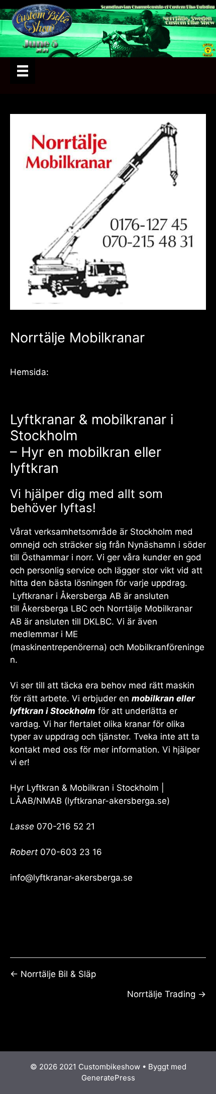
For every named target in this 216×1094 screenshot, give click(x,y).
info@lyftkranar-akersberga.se (71, 878)
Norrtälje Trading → (166, 994)
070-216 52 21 (66, 826)
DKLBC (97, 622)
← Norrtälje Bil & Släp (53, 974)
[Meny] (22, 70)
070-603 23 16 (71, 852)
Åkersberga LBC (54, 608)
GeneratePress (108, 1077)
